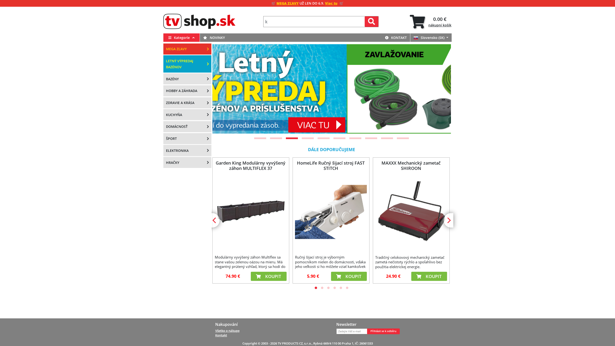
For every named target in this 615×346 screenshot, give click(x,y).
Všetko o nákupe (227, 330)
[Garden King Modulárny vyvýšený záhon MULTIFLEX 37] (250, 211)
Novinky (217, 37)
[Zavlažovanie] (331, 89)
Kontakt (398, 37)
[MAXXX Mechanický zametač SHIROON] (411, 212)
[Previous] (222, 89)
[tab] (431, 21)
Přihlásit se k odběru (383, 331)
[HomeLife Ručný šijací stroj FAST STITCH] (331, 211)
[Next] (441, 89)
